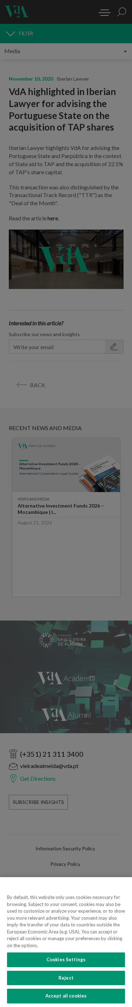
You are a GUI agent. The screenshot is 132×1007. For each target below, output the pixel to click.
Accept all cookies (66, 996)
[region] (66, 942)
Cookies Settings (66, 959)
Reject (66, 978)
